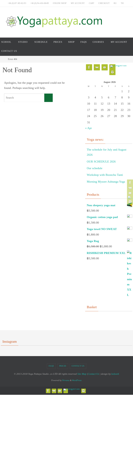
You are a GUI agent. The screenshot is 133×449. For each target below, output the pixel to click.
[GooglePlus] (129, 197)
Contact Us (78, 366)
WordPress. (77, 380)
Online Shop (59, 3)
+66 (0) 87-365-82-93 (17, 3)
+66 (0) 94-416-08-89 (39, 3)
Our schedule (94, 168)
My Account (78, 3)
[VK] (129, 188)
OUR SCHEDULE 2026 (101, 161)
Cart (91, 3)
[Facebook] (129, 183)
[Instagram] (129, 202)
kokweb (115, 374)
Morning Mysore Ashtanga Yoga (106, 181)
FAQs (51, 366)
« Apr (88, 128)
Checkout (103, 3)
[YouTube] (129, 193)
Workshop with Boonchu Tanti (105, 174)
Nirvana (65, 380)
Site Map (81, 374)
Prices (62, 366)
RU (115, 3)
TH (122, 3)
